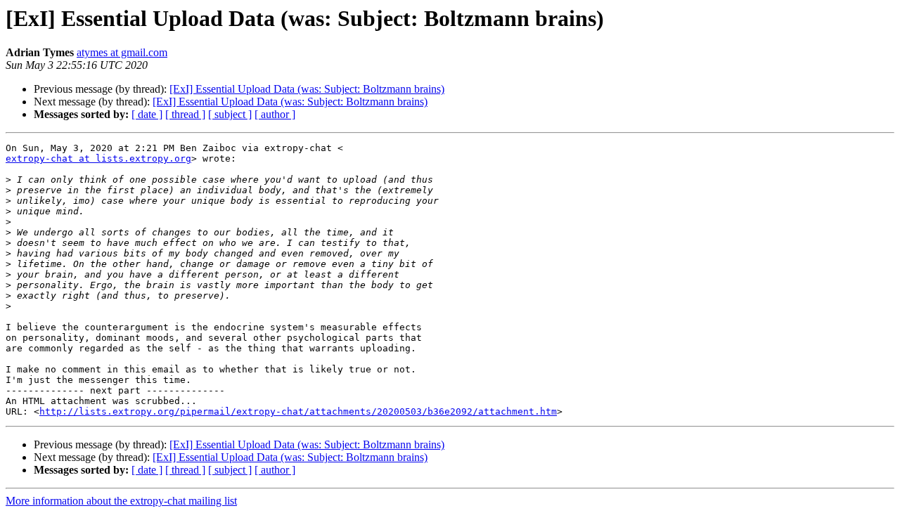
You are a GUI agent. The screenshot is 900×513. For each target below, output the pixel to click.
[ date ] (146, 114)
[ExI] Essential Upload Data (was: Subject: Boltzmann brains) (306, 89)
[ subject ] (230, 114)
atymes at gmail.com (122, 52)
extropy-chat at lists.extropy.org (98, 158)
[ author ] (275, 114)
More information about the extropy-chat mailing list (121, 501)
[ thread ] (185, 114)
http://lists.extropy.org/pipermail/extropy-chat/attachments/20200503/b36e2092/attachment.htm (298, 411)
